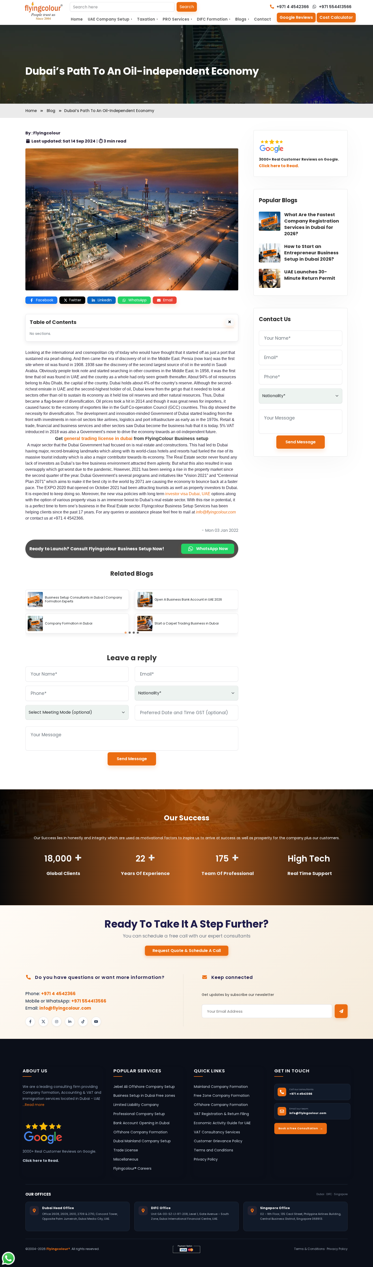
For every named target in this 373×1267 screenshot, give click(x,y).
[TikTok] (83, 1021)
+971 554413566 (334, 7)
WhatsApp (137, 300)
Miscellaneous (125, 1159)
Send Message (132, 759)
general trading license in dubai (98, 438)
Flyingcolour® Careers (132, 1168)
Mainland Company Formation (221, 1086)
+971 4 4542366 (292, 7)
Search (187, 7)
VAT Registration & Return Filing (221, 1113)
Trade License (125, 1150)
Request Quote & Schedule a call (186, 950)
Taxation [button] (147, 19)
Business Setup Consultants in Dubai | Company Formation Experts (83, 599)
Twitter (75, 300)
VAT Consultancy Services (217, 1132)
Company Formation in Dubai (68, 623)
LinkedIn (105, 300)
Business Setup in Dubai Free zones (144, 1095)
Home (77, 19)
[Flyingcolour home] (44, 11)
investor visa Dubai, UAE (187, 494)
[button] (126, 633)
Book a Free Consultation (300, 1129)
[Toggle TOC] (229, 322)
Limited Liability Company (136, 1104)
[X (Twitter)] (43, 1021)
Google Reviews (296, 17)
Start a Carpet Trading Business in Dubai (187, 623)
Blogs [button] (242, 19)
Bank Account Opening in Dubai (141, 1122)
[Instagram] (56, 1021)
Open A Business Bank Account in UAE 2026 (188, 600)
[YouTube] (96, 1021)
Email (168, 300)
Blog (51, 110)
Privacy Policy (206, 1159)
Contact (262, 19)
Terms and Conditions (213, 1150)
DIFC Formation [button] (213, 19)
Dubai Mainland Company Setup (142, 1141)
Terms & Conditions (309, 1249)
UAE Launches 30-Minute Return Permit (309, 275)
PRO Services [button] (177, 19)
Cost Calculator (336, 17)
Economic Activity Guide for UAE (222, 1122)
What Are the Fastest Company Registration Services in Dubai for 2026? (311, 224)
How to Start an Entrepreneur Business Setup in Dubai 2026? (311, 252)
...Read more (33, 1104)
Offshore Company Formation (140, 1132)
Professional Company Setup (139, 1113)
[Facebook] (30, 1021)
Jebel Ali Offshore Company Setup (144, 1086)
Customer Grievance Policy (218, 1141)
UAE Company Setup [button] (110, 19)
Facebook (44, 300)
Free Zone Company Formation (221, 1095)
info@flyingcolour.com (65, 1008)
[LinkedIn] (70, 1021)
